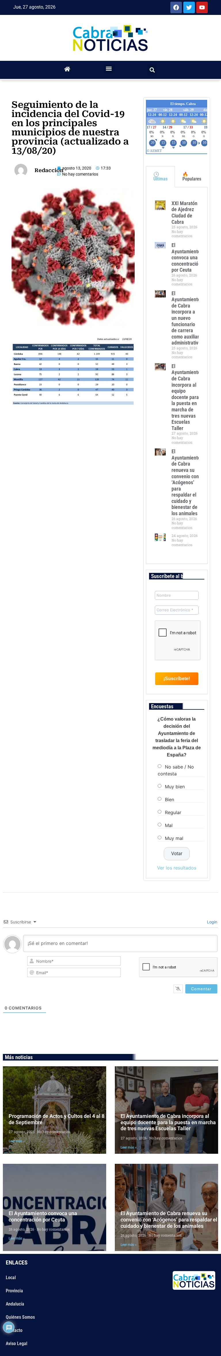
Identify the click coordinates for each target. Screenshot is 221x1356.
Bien (169, 799)
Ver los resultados (176, 868)
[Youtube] (202, 7)
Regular (173, 812)
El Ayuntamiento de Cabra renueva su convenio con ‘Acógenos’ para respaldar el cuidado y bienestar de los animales (186, 482)
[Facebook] (176, 7)
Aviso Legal (16, 1343)
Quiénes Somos (20, 1317)
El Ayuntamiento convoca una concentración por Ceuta (186, 257)
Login (211, 921)
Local (11, 1277)
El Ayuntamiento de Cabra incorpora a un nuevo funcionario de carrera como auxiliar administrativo (186, 318)
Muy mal (174, 838)
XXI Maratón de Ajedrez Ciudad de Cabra (184, 212)
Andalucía (15, 1304)
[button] (109, 68)
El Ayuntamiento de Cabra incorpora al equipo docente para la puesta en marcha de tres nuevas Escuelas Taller (186, 397)
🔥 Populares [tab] (191, 177)
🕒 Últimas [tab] (160, 177)
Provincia (14, 1290)
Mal (169, 825)
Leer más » (17, 1141)
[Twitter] (189, 7)
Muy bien (175, 786)
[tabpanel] (176, 375)
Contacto (14, 1330)
